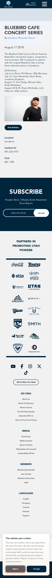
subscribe (41, 213)
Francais (26, 507)
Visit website (13, 127)
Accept (36, 569)
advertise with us (26, 416)
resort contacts (26, 445)
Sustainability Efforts (26, 453)
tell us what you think (26, 382)
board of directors (26, 403)
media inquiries (26, 441)
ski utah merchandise (26, 411)
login (26, 482)
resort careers (26, 407)
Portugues (26, 503)
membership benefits (26, 470)
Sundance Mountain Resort (21, 37)
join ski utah (26, 474)
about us (26, 399)
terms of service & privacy (26, 420)
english (26, 499)
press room (26, 436)
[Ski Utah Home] (8, 4)
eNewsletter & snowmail (26, 449)
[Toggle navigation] (42, 4)
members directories (26, 478)
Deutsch (26, 511)
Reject (15, 569)
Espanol (26, 515)
